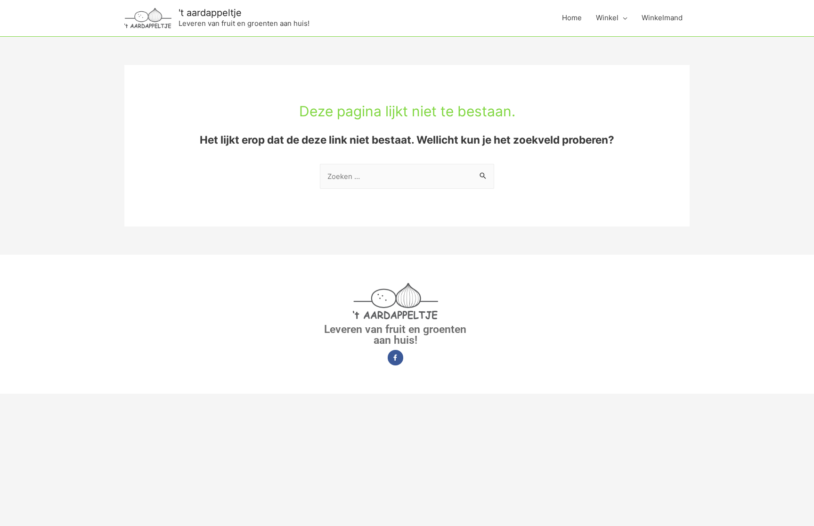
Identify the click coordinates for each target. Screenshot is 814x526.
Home (572, 17)
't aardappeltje (210, 12)
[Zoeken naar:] (407, 176)
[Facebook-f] (395, 357)
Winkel (607, 17)
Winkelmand (662, 17)
